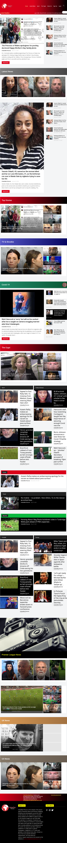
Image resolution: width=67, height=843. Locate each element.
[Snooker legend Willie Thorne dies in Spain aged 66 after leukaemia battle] (43, 560)
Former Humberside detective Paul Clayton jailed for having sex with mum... (60, 45)
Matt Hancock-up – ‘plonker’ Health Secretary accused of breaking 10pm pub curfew (60, 455)
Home (26, 6)
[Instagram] (49, 810)
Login (60, 6)
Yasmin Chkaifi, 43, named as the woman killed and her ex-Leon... (60, 20)
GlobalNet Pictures (6, 50)
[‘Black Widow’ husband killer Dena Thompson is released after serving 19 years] (22, 366)
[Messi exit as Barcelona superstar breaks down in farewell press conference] (9, 603)
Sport (38, 6)
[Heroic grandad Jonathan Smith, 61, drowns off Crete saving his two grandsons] (9, 435)
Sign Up (55, 6)
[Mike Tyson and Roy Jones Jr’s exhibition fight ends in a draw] (43, 546)
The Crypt (43, 6)
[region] (33, 634)
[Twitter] (52, 810)
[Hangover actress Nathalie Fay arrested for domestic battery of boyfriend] (22, 261)
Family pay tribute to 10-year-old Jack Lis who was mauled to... (60, 52)
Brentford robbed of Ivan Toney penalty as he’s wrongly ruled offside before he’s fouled (26, 455)
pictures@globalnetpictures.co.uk (32, 838)
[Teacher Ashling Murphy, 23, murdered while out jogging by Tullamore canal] (52, 210)
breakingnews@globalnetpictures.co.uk (32, 800)
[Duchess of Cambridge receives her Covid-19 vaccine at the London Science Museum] (49, 312)
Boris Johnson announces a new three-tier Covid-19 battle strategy (60, 436)
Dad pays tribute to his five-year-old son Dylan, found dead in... (60, 37)
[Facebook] (47, 810)
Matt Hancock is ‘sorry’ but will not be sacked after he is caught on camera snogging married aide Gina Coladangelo (20, 321)
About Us (49, 6)
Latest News (32, 6)
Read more (5, 62)
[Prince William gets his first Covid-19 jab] (49, 323)
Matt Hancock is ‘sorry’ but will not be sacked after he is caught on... (60, 293)
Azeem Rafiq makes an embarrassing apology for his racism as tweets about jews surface (26, 416)
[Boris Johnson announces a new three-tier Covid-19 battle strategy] (43, 437)
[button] (63, 6)
